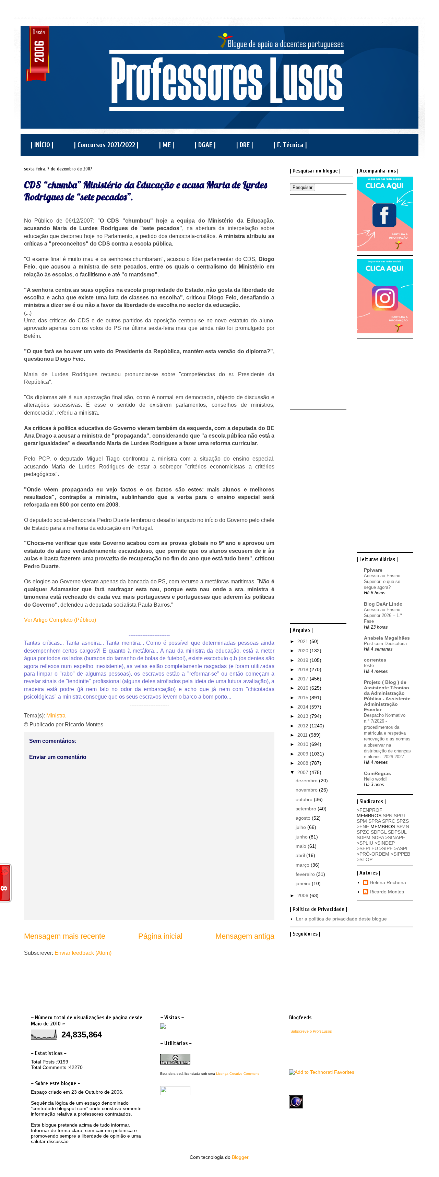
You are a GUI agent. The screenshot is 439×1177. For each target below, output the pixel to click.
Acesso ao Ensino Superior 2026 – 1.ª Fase (383, 615)
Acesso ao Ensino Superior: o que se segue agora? (382, 581)
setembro (307, 808)
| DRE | (244, 145)
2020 (303, 650)
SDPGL (379, 832)
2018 (303, 669)
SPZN (402, 826)
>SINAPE (395, 837)
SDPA (378, 837)
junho (302, 837)
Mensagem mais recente (64, 936)
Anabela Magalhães (387, 638)
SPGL (400, 815)
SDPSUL (397, 832)
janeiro (304, 883)
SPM (362, 821)
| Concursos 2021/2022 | (106, 145)
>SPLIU (365, 843)
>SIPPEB (400, 854)
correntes (375, 660)
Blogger (240, 1157)
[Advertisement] (317, 301)
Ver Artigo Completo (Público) (60, 620)
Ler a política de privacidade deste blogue (341, 919)
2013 (303, 716)
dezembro (307, 780)
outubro (305, 799)
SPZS (402, 821)
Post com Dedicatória (385, 643)
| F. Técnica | (290, 145)
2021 (303, 641)
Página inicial (160, 936)
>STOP (364, 859)
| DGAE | (205, 145)
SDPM (363, 837)
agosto (304, 818)
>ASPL (401, 848)
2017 (303, 678)
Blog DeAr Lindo (383, 604)
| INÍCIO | (42, 145)
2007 (303, 772)
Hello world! (375, 779)
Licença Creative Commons (237, 1073)
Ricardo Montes (387, 891)
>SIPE (386, 848)
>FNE (363, 826)
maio (302, 846)
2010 (303, 744)
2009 (303, 754)
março (303, 865)
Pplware (373, 570)
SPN (387, 815)
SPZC (363, 832)
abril (301, 855)
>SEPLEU (367, 848)
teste (369, 665)
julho (301, 827)
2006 (303, 895)
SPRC (388, 821)
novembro (307, 790)
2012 (303, 725)
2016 (303, 688)
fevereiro (306, 874)
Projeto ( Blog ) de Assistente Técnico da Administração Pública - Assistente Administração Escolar (387, 695)
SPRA (374, 821)
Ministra (56, 715)
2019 (303, 660)
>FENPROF (369, 810)
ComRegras (377, 773)
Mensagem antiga (244, 936)
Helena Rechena (388, 882)
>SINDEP (385, 843)
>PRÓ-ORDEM (373, 854)
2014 (303, 707)
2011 (303, 735)
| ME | (166, 145)
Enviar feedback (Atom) (83, 953)
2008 (303, 763)
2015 (303, 697)
